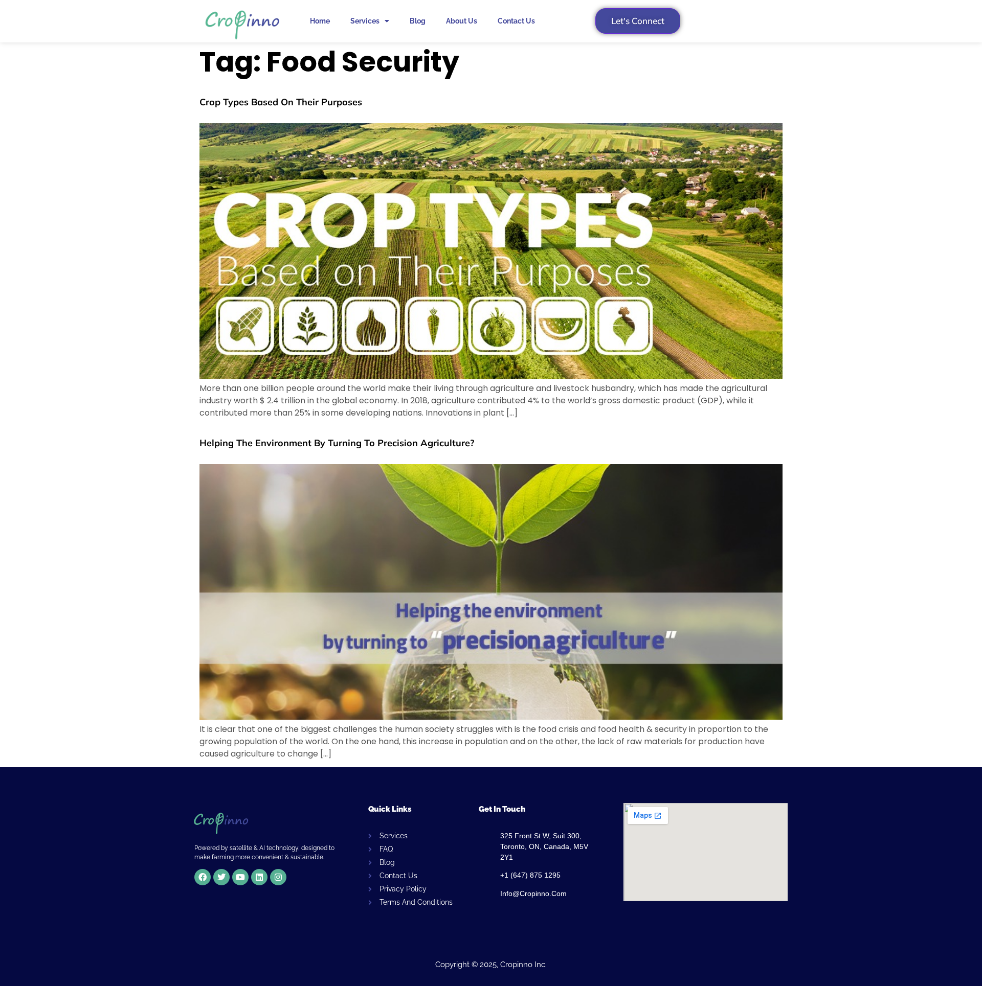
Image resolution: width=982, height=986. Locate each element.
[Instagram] (278, 877)
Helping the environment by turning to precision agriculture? (336, 443)
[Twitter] (221, 877)
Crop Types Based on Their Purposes (280, 102)
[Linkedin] (259, 877)
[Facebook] (202, 877)
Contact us (516, 21)
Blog (418, 21)
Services (365, 21)
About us (461, 21)
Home (320, 21)
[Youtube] (240, 877)
